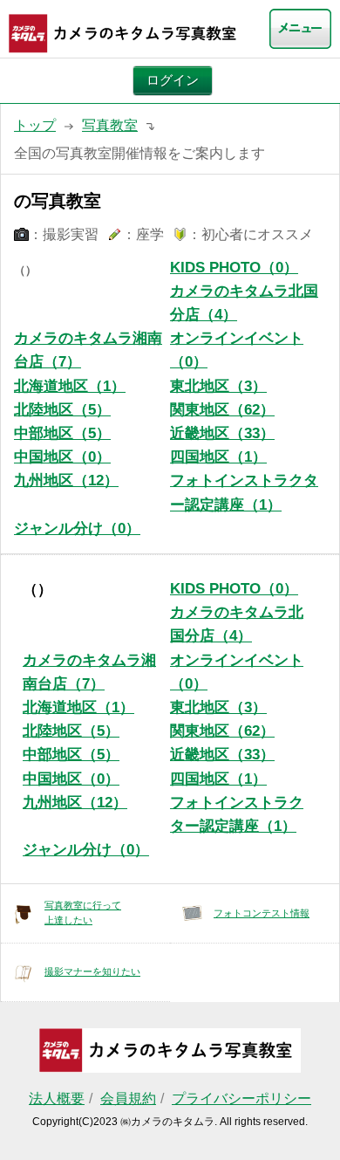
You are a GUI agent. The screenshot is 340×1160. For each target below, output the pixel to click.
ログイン (172, 80)
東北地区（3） (218, 386)
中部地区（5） (62, 433)
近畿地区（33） (222, 433)
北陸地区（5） (62, 410)
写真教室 (110, 125)
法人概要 (57, 1098)
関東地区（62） (222, 410)
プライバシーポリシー (241, 1098)
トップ (35, 125)
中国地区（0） (62, 457)
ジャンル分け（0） (77, 528)
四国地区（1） (218, 457)
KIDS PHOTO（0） (234, 267)
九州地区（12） (66, 480)
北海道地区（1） (70, 386)
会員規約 (128, 1098)
